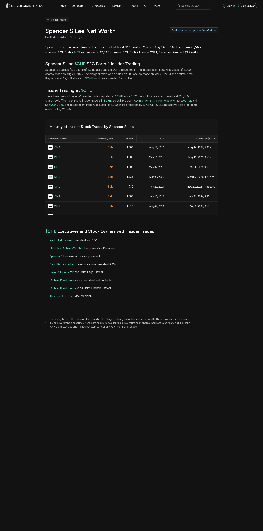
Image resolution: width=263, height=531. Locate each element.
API (146, 5)
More (157, 5)
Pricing (134, 5)
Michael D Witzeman (63, 280)
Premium (116, 5)
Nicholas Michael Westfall (174, 100)
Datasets (77, 5)
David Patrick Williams (63, 264)
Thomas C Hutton (61, 296)
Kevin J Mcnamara (145, 100)
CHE (57, 147)
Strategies (98, 5)
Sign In (231, 5)
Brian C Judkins (59, 272)
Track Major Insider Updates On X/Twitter (194, 30)
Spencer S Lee (54, 105)
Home (62, 5)
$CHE (80, 63)
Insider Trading (59, 19)
